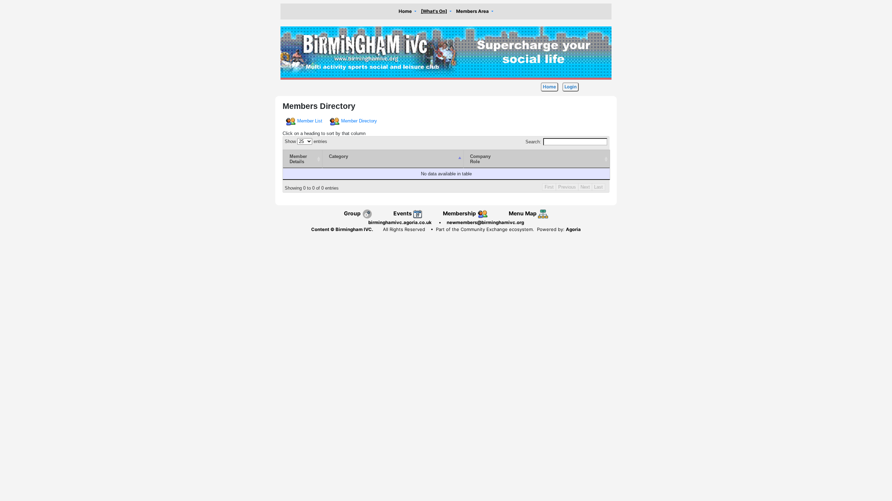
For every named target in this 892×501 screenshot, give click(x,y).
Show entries (306, 141)
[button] (407, 11)
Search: (533, 141)
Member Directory (359, 121)
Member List (310, 121)
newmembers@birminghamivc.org (485, 222)
